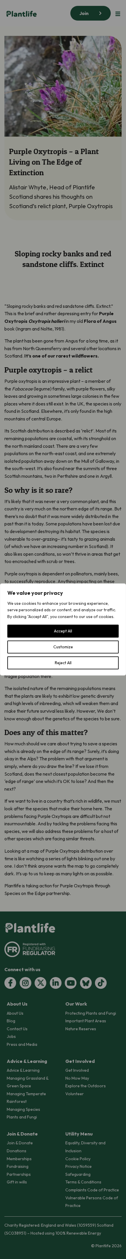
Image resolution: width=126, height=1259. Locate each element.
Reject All (63, 663)
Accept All (63, 631)
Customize (63, 647)
